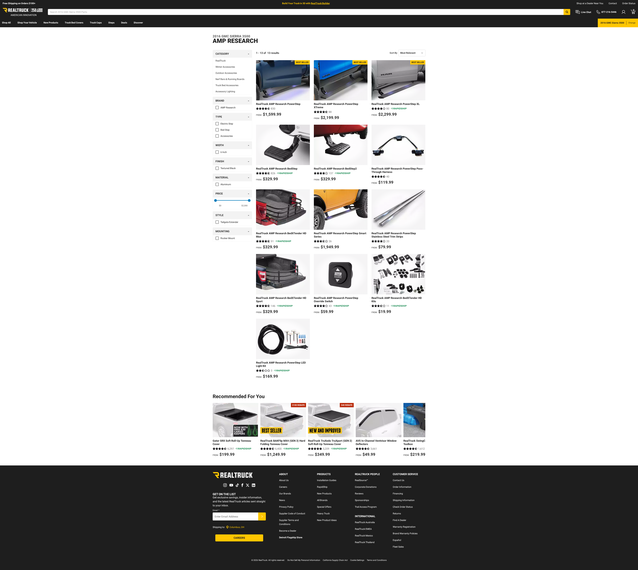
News (282, 500)
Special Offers (324, 507)
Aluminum (225, 184)
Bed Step (225, 129)
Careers (283, 487)
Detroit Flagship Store (290, 537)
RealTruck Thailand (364, 542)
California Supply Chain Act (335, 560)
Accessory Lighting (225, 91)
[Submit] (262, 516)
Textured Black (228, 168)
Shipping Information (404, 500)
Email (216, 510)
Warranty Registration (404, 526)
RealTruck (220, 60)
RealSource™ (361, 480)
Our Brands (285, 493)
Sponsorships (362, 500)
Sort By (393, 53)
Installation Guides (326, 480)
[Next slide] (422, 430)
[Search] (567, 12)
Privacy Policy (286, 507)
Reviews (359, 493)
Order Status (628, 3)
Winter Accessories (225, 66)
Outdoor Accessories (226, 73)
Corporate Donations (365, 487)
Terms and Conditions (377, 560)
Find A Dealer (399, 520)
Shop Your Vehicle (27, 22)
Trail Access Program (366, 507)
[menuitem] (6, 23)
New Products (51, 22)
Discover (138, 22)
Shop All (6, 22)
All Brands (322, 500)
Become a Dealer (287, 530)
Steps (111, 22)
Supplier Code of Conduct (292, 513)
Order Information (402, 487)
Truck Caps (96, 22)
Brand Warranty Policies (405, 533)
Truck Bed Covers (74, 22)
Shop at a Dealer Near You (590, 3)
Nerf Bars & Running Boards (229, 79)
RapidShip (322, 487)
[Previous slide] (216, 430)
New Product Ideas (327, 520)
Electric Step (226, 123)
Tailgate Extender (229, 222)
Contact (613, 3)
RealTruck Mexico (364, 535)
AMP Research (228, 107)
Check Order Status (403, 507)
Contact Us (398, 480)
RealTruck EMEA (363, 529)
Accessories (226, 136)
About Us (284, 480)
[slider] (215, 200)
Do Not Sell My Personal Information (303, 560)
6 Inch (223, 152)
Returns (397, 513)
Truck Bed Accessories (226, 85)
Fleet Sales (398, 546)
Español (397, 540)
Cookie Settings (357, 560)
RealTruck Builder (320, 3)
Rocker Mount (227, 238)
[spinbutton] (220, 205)
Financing (398, 493)
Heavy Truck (323, 513)
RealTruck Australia (365, 522)
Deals (124, 22)
